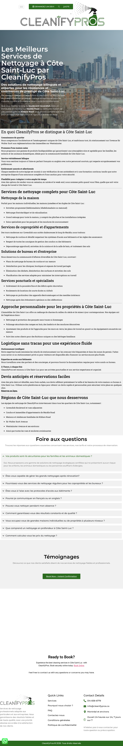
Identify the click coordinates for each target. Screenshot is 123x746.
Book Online (79, 665)
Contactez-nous (56, 715)
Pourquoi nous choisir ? (60, 705)
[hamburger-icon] (21, 7)
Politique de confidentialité (62, 725)
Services (52, 701)
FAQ (50, 710)
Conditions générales (59, 720)
